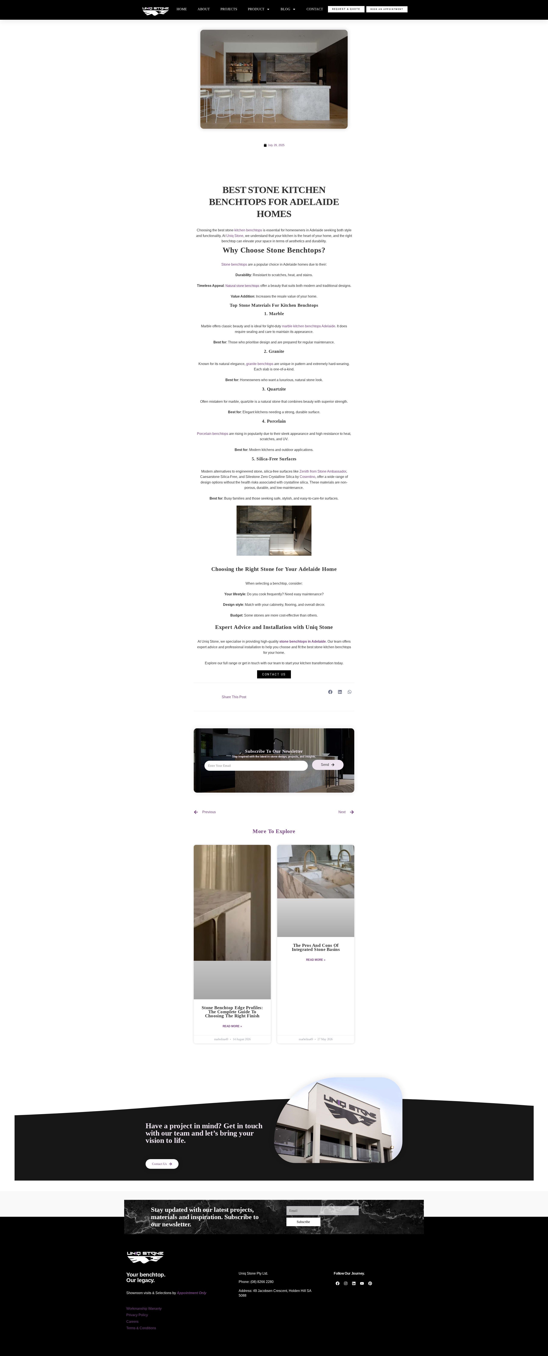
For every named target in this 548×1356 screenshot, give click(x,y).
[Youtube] (362, 1283)
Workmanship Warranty (144, 1308)
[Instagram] (346, 1283)
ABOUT (204, 9)
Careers (132, 1321)
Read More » (232, 1026)
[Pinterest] (370, 1283)
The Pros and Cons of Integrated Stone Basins (316, 947)
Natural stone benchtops (242, 285)
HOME (182, 9)
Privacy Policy (137, 1315)
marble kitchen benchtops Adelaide (308, 326)
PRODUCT (256, 9)
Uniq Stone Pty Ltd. (253, 1273)
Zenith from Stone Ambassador (322, 471)
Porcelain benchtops (212, 434)
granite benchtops (259, 364)
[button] (330, 692)
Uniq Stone (234, 236)
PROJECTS (228, 9)
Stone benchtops (234, 264)
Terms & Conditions (141, 1328)
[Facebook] (337, 1283)
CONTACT (315, 9)
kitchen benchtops (248, 230)
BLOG (285, 9)
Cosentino (307, 477)
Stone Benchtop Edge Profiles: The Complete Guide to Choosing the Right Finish (232, 1011)
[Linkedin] (354, 1283)
